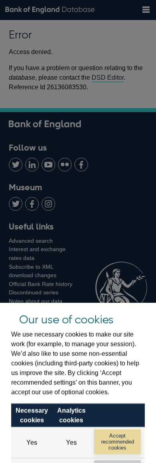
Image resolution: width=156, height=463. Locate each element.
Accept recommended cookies (117, 442)
